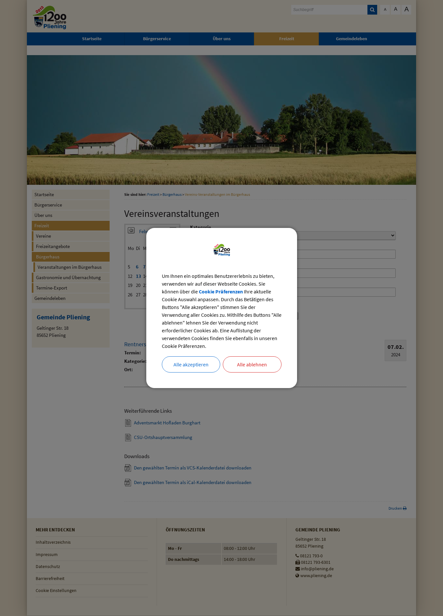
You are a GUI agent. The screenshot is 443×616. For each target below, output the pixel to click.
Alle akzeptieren (191, 364)
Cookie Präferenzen (221, 291)
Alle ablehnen (252, 364)
